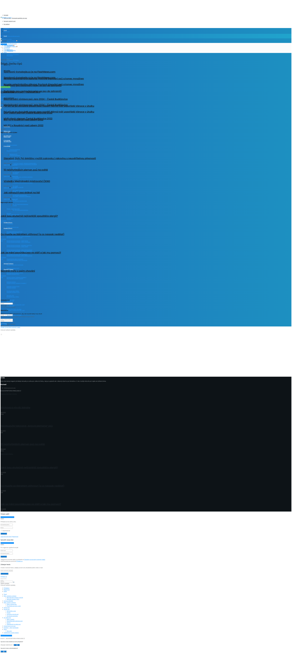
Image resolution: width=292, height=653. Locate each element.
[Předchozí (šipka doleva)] (1, 580)
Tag (5, 59)
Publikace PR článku (6, 635)
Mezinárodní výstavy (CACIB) (15, 597)
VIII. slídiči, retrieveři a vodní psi (22, 190)
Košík (5, 591)
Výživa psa (7, 607)
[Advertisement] (28, 21)
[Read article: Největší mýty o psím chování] (146, 263)
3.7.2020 (3, 97)
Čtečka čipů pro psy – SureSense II (20, 92)
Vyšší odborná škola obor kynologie (17, 260)
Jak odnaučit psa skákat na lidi (22, 192)
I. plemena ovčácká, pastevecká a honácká (25, 164)
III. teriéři (15, 173)
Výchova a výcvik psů (12, 614)
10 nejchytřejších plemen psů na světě (26, 169)
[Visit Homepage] (6, 17)
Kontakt (6, 15)
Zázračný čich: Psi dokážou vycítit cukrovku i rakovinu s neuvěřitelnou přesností (50, 158)
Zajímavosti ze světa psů (14, 624)
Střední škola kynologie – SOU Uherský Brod (19, 256)
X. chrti (15, 205)
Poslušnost (10, 224)
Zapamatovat (6, 531)
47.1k (2, 451)
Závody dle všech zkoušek (14, 315)
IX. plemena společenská (20, 201)
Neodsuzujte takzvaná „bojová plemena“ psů (27, 426)
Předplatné (7, 47)
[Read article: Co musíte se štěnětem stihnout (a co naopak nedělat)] (146, 226)
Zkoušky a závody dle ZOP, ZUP (16, 305)
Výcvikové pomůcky (12, 616)
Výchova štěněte (8, 601)
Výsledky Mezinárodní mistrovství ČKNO (27, 181)
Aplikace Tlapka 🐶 (12, 46)
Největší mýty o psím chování (18, 271)
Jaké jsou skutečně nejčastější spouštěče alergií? (29, 216)
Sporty (8, 623)
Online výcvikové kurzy (13, 36)
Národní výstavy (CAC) (13, 268)
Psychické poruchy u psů (14, 606)
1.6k (2, 222)
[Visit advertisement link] (31, 11)
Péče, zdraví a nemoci (10, 602)
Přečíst (3, 106)
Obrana (9, 219)
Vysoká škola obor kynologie (15, 265)
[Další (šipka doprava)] (2, 580)
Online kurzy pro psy (13, 227)
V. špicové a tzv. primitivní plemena (22, 177)
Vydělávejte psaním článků (11, 633)
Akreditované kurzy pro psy (14, 237)
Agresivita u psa (11, 611)
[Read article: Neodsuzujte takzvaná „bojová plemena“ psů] (146, 418)
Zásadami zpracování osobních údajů (34, 559)
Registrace (7, 31)
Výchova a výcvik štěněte (15, 407)
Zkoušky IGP (10, 301)
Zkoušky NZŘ (10, 306)
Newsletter (10, 55)
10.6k (2, 414)
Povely (8, 612)
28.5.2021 (3, 449)
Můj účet (9, 631)
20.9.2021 (3, 412)
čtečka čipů (9, 59)
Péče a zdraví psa (5, 87)
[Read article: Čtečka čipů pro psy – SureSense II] (146, 76)
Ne (18, 645)
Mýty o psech (10, 619)
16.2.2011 (3, 431)
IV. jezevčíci (16, 178)
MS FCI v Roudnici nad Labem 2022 (23, 125)
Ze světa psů (7, 618)
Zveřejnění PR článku (10, 50)
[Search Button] (13, 321)
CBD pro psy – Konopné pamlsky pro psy (15, 18)
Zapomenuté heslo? (6, 536)
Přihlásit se (19, 561)
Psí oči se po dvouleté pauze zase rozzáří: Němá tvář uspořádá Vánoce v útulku (49, 111)
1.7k (2, 259)
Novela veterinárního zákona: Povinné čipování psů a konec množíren (44, 84)
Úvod (5, 30)
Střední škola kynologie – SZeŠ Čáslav (17, 246)
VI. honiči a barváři (18, 187)
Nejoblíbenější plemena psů (15, 621)
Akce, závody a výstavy (10, 596)
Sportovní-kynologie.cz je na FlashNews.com (29, 71)
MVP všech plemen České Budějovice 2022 (28, 118)
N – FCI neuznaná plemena (20, 204)
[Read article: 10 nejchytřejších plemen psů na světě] (146, 436)
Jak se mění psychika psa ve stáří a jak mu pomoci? (31, 252)
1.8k (2, 100)
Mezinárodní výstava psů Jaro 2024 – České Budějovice (36, 99)
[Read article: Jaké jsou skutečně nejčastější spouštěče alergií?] (146, 208)
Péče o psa (7, 131)
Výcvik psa (7, 609)
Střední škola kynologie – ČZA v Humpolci (18, 242)
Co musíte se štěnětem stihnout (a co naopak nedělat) (32, 234)
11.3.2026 (3, 221)
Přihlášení (6, 28)
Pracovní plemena (15, 155)
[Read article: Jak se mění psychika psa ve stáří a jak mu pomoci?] (146, 245)
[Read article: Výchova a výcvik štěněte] (146, 400)
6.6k (2, 432)
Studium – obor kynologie (11, 628)
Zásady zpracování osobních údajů (10, 327)
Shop (5, 52)
